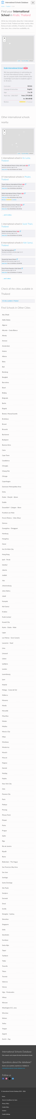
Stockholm (5, 935)
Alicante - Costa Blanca (9, 330)
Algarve (4, 325)
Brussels (5, 429)
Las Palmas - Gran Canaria (11, 638)
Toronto (4, 976)
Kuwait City (6, 622)
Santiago (5, 877)
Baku (3, 361)
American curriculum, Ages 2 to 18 (9, 167)
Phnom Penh (6, 815)
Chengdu (5, 466)
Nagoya (4, 763)
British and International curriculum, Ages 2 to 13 (12, 186)
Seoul (4, 903)
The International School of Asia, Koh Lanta (13, 165)
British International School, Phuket (11, 193)
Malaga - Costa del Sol (9, 690)
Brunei (4, 424)
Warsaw (5, 1002)
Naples (4, 778)
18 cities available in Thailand (10, 301)
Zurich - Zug (6, 1039)
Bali (3, 367)
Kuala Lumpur (6, 617)
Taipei (4, 950)
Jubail (4, 596)
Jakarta (4, 570)
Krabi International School (13, 68)
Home (3, 6)
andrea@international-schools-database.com (13, 1068)
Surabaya (5, 940)
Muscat (4, 757)
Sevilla (4, 909)
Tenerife (5, 966)
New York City (7, 784)
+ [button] (4, 38)
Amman (4, 341)
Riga (3, 841)
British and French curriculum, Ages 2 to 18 (11, 206)
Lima (3, 648)
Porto (4, 825)
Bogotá (4, 408)
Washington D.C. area (9, 1008)
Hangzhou (5, 539)
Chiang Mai (6, 471)
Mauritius (5, 716)
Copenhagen (6, 481)
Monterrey (5, 747)
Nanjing (4, 773)
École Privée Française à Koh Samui (11, 268)
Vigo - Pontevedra (8, 992)
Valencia (5, 982)
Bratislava (5, 419)
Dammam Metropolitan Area (11, 486)
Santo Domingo (7, 883)
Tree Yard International (8, 250)
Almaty (4, 335)
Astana (4, 351)
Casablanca (6, 460)
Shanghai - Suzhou (8, 914)
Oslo (3, 789)
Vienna (4, 987)
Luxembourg (6, 674)
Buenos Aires (6, 445)
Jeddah (4, 575)
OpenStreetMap (25, 60)
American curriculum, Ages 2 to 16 (9, 233)
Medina (4, 726)
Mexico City (6, 731)
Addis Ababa (6, 320)
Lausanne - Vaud (7, 643)
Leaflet (18, 60)
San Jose (5, 872)
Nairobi (4, 768)
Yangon (4, 1028)
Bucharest (5, 434)
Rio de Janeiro (6, 846)
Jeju (3, 580)
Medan (4, 721)
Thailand (8, 6)
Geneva (4, 523)
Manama (5, 700)
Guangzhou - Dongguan (10, 528)
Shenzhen (5, 919)
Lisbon (4, 658)
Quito (4, 836)
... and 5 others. (7, 278)
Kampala (5, 601)
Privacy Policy (5, 1103)
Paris (3, 799)
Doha (4, 492)
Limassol (5, 653)
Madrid (4, 685)
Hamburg (5, 533)
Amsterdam (6, 346)
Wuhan (4, 1018)
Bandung (5, 372)
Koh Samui (5, 606)
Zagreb (4, 1034)
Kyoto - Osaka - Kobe (9, 627)
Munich (4, 752)
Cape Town (5, 455)
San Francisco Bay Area (10, 867)
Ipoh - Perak (6, 559)
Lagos (4, 632)
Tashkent (5, 956)
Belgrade (5, 398)
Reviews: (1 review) (9, 199)
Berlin (4, 403)
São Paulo (5, 888)
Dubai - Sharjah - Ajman (10, 497)
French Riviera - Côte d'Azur (11, 518)
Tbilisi (4, 961)
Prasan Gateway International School (12, 184)
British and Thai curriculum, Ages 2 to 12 (11, 261)
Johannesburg (6, 585)
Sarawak (5, 898)
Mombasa (5, 742)
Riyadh (4, 851)
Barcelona (5, 382)
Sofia (3, 929)
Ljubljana (5, 664)
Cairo (4, 450)
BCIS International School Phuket (11, 205)
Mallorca (5, 695)
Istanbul (4, 565)
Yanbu (4, 1023)
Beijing (4, 393)
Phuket (4, 820)
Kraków (4, 612)
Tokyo (4, 971)
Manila (4, 705)
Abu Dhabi (5, 315)
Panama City (6, 794)
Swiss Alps (5, 945)
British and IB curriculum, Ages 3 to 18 (10, 195)
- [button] (4, 41)
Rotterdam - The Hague (10, 862)
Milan (4, 737)
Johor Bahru (6, 591)
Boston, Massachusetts (9, 414)
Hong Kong (5, 554)
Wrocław (5, 1013)
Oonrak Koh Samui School (9, 259)
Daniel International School (9, 231)
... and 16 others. (7, 215)
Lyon (3, 679)
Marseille (5, 711)
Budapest (5, 440)
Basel (4, 387)
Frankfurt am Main (8, 513)
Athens (4, 356)
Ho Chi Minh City (8, 549)
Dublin (4, 502)
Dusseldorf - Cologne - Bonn (11, 507)
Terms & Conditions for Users (9, 1100)
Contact (4, 1110)
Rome (4, 856)
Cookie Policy (5, 1107)
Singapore (5, 924)
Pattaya (4, 804)
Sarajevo (5, 893)
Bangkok (5, 377)
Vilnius (4, 997)
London (4, 669)
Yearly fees (12, 169)
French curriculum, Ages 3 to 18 (9, 270)
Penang (4, 810)
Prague (4, 830)
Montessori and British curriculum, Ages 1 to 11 (12, 252)
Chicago (4, 476)
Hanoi (4, 544)
